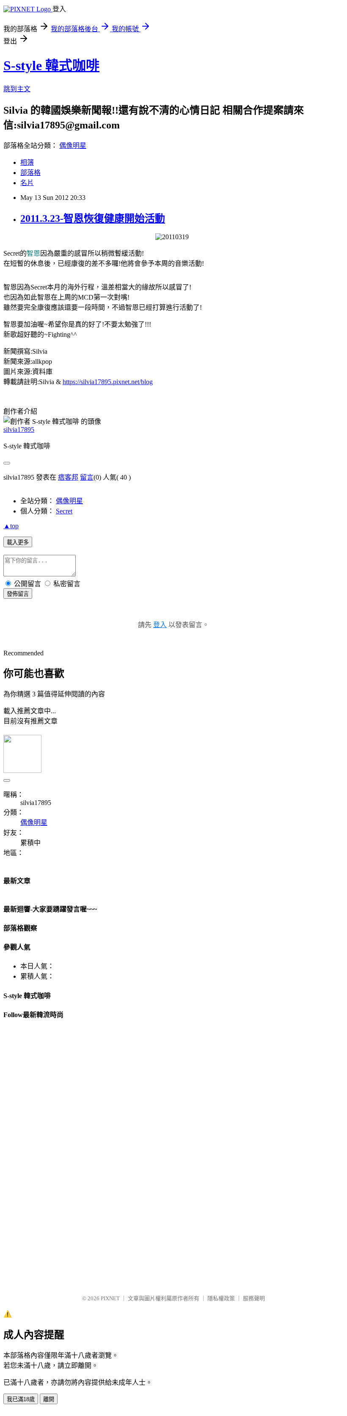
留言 (87, 477)
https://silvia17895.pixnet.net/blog (108, 381)
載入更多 (18, 542)
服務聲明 (254, 1298)
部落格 (30, 172)
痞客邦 (68, 477)
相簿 (27, 162)
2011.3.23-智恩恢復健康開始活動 (92, 218)
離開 (48, 1399)
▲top (11, 525)
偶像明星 (72, 145)
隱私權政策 (221, 1298)
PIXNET (110, 1298)
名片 (27, 182)
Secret (64, 511)
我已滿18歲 (21, 1399)
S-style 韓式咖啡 (51, 65)
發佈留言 (18, 594)
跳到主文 (16, 89)
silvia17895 (18, 429)
